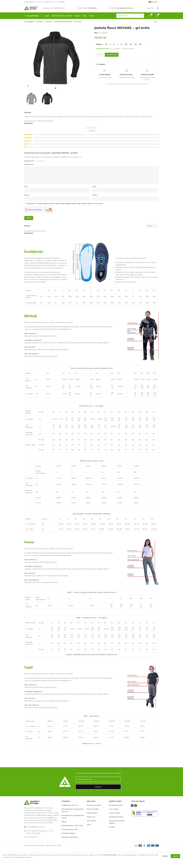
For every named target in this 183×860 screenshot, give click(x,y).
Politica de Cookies (110, 855)
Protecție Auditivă (68, 833)
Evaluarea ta (29, 161)
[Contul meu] (158, 8)
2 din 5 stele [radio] (39, 161)
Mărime (99, 44)
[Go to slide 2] (57, 88)
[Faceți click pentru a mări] (28, 86)
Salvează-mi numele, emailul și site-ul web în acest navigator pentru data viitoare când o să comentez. (64, 203)
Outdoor (40, 22)
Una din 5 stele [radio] (38, 161)
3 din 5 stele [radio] (41, 161)
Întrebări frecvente (116, 805)
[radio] (106, 44)
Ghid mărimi (91, 821)
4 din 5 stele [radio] (42, 161)
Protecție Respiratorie (70, 837)
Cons (94, 187)
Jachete (48, 22)
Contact (112, 827)
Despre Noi (91, 817)
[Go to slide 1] (55, 88)
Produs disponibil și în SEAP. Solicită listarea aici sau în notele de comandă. (126, 84)
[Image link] (32, 802)
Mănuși (64, 822)
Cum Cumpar (114, 809)
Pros (26, 187)
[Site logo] (31, 8)
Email (95, 195)
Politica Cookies (93, 809)
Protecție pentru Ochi (70, 829)
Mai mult (165, 856)
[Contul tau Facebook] (132, 805)
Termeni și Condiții (94, 805)
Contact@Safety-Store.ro (124, 8)
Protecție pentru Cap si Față (72, 825)
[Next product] (157, 22)
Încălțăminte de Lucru (70, 805)
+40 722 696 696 (90, 8)
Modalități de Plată (116, 817)
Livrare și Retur (114, 813)
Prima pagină (29, 22)
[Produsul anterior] (153, 22)
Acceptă (175, 856)
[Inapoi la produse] (155, 22)
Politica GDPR (92, 813)
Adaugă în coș (112, 54)
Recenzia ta (29, 164)
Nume (27, 195)
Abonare (98, 787)
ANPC (89, 824)
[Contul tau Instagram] (135, 805)
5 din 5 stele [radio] (44, 161)
